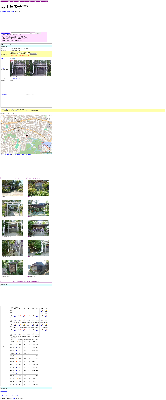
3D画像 (2, 68)
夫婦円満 (15, 34)
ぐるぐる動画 (4, 94)
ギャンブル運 (9, 36)
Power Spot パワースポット (8, 109)
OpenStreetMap (49, 153)
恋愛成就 (9, 34)
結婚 (20, 34)
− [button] (2, 119)
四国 (40, 1)
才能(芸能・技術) (19, 40)
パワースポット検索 (5, 33)
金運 (3, 36)
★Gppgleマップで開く (6, 154)
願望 (12, 40)
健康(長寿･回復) (6, 38)
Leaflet (45, 153)
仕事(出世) (16, 36)
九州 (46, 1)
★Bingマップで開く (16, 154)
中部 (24, 1)
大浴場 (24, 52)
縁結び (3, 34)
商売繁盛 (23, 36)
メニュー (3, 1)
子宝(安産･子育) (12, 37)
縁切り (3, 40)
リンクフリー (4, 393)
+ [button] (2, 117)
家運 (8, 40)
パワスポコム (4, 391)
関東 (19, 1)
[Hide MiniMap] (50, 151)
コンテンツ (8, 1)
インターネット (18, 52)
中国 (35, 1)
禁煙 (12, 52)
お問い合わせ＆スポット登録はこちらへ (10, 395)
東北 (14, 1)
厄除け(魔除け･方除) (22, 37)
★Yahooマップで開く (27, 154)
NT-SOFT (13, 398)
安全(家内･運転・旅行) (23, 38)
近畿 (30, 1)
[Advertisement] (39, 22)
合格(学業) (4, 37)
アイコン (3, 58)
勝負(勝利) (13, 38)
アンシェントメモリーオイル (22, 110)
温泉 (29, 52)
